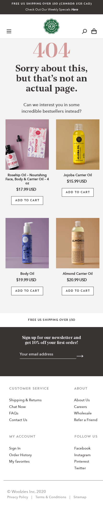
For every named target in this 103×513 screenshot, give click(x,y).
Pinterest (81, 462)
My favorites (19, 462)
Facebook (82, 448)
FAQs (13, 413)
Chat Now (17, 407)
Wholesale (83, 413)
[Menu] (9, 31)
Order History (20, 455)
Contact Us (18, 420)
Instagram (82, 455)
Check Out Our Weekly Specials (51, 9)
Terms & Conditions (50, 497)
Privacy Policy (18, 497)
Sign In (15, 448)
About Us (82, 400)
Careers (80, 407)
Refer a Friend (85, 420)
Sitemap (79, 497)
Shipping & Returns (25, 400)
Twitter (80, 468)
